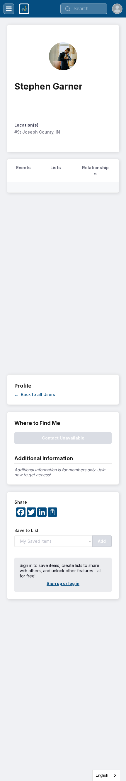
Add (102, 541)
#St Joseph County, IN (37, 131)
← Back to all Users (34, 394)
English (102, 775)
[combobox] (106, 775)
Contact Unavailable (63, 437)
